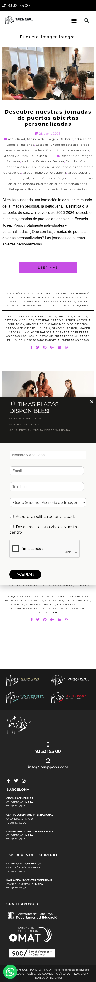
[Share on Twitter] (38, 347)
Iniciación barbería (46, 178)
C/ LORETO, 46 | (19, 802)
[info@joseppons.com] (48, 760)
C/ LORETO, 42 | (19, 818)
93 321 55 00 (48, 751)
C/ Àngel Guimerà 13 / (24, 884)
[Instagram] (24, 781)
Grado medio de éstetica (68, 324)
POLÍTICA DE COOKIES (39, 973)
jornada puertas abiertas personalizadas (55, 183)
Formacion (40, 167)
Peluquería (38, 156)
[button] (74, 20)
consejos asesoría (40, 604)
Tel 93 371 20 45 (16, 888)
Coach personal (77, 600)
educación (83, 139)
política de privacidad (54, 516)
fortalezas (66, 604)
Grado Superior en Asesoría (67, 150)
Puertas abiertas (74, 189)
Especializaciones (20, 144)
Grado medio (61, 167)
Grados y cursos (15, 156)
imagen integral (16, 178)
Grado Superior (80, 172)
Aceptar (25, 574)
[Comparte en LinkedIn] (59, 347)
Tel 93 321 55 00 (16, 822)
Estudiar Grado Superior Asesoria (63, 320)
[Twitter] (16, 781)
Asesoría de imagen (42, 139)
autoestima (54, 600)
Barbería (66, 139)
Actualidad (16, 139)
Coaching (65, 585)
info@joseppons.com (48, 767)
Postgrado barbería (43, 189)
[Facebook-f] (8, 781)
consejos (82, 585)
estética (28, 161)
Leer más (48, 267)
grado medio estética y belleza (49, 301)
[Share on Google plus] (52, 347)
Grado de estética (65, 144)
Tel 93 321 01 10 (15, 806)
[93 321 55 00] (48, 744)
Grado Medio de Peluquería (44, 172)
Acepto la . (45, 516)
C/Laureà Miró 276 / (23, 867)
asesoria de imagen (77, 156)
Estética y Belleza (50, 161)
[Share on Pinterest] (45, 347)
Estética (42, 144)
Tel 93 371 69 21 (15, 871)
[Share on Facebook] (32, 347)
